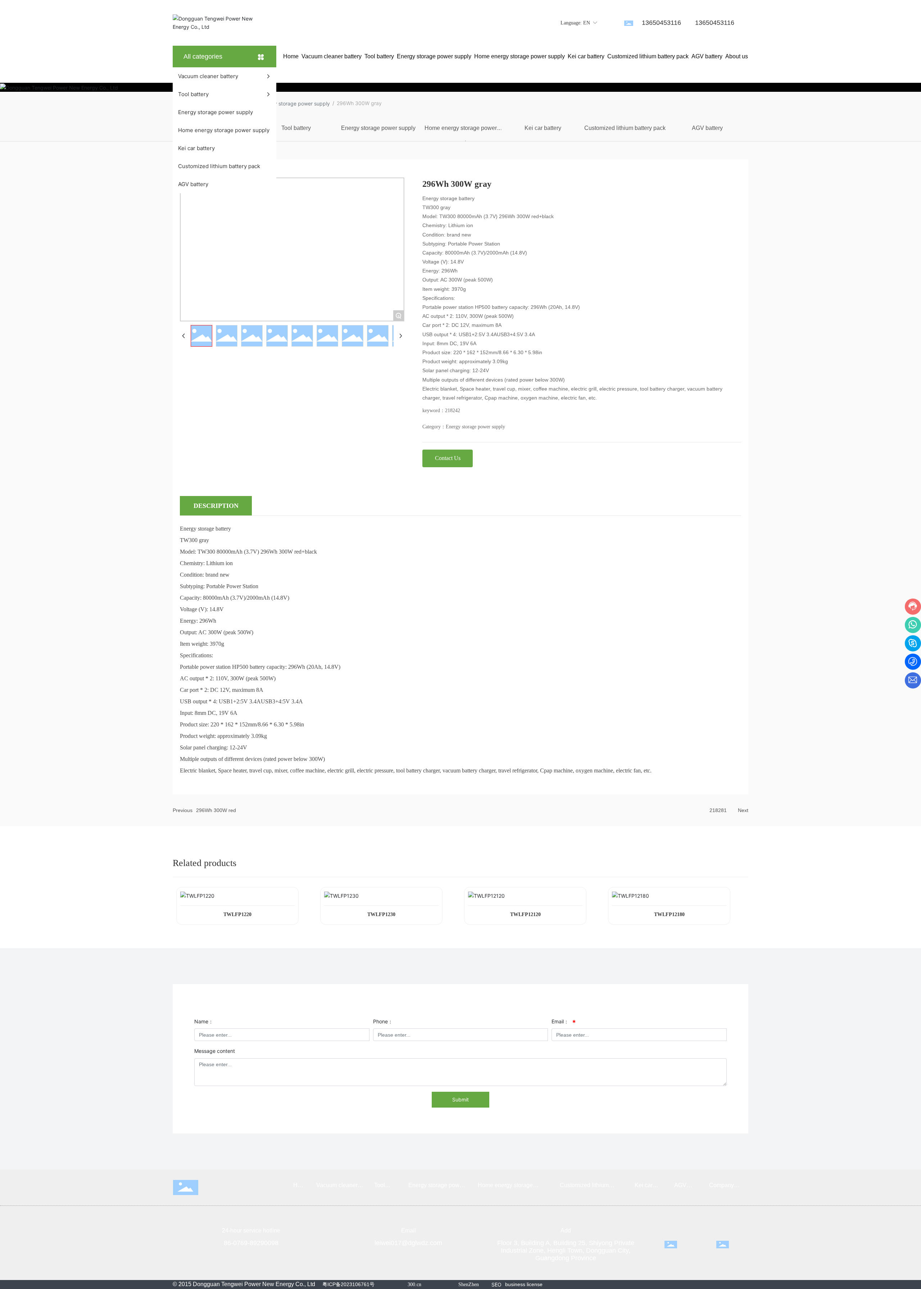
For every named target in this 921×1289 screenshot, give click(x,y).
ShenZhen (468, 1284)
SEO (496, 1284)
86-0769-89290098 (251, 1243)
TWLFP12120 (525, 914)
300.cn (414, 1284)
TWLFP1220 (237, 914)
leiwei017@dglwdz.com (408, 1243)
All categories (202, 56)
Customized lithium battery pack (625, 128)
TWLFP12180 (669, 914)
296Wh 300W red (216, 810)
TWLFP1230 (381, 914)
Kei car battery (543, 128)
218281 (718, 810)
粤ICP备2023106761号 (348, 1284)
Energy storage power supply (295, 103)
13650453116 (661, 22)
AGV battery (707, 128)
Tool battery (296, 128)
